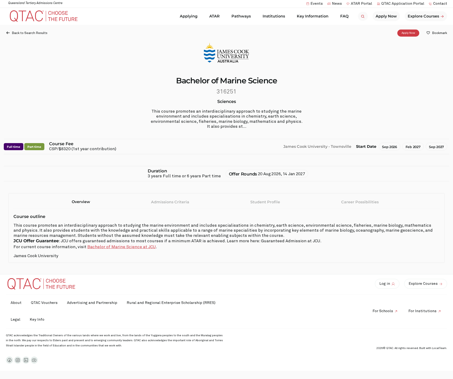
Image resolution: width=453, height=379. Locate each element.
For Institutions (422, 311)
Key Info (37, 319)
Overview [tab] (81, 202)
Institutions (274, 16)
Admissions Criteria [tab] (170, 202)
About (16, 303)
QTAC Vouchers (44, 303)
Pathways (241, 16)
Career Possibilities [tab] (360, 202)
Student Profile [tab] (265, 202)
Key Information (312, 16)
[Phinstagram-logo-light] (17, 360)
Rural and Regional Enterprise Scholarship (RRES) (171, 303)
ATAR (214, 16)
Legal (15, 319)
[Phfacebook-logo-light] (9, 360)
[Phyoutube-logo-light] (34, 360)
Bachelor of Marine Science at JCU (121, 247)
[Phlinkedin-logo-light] (25, 360)
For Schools (383, 311)
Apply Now (408, 33)
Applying (188, 16)
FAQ (344, 16)
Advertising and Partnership (92, 303)
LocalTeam (439, 348)
